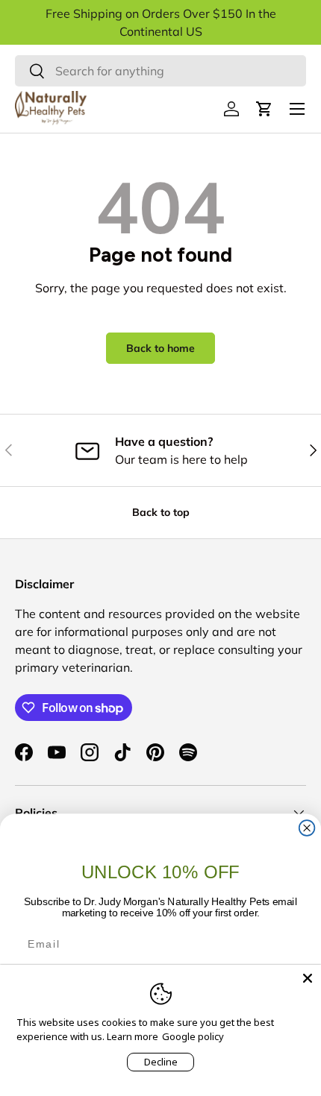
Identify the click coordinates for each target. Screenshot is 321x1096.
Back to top (161, 512)
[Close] (307, 978)
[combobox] (160, 70)
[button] (264, 108)
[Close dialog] (307, 828)
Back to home (160, 348)
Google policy (193, 1036)
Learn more (132, 1036)
